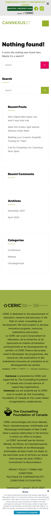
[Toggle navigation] (45, 23)
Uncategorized (16, 263)
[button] (25, 8)
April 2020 (13, 217)
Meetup (12, 256)
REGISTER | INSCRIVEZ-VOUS (20, 8)
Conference (14, 250)
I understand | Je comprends (26, 512)
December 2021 (16, 210)
